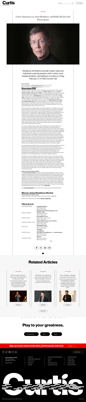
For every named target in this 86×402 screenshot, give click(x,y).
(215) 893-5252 (8, 363)
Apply (55, 334)
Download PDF (29, 88)
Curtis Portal (77, 352)
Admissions (30, 363)
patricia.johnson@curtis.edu (38, 85)
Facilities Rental (71, 361)
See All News (43, 310)
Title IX (49, 361)
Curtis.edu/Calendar (29, 188)
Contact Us (30, 357)
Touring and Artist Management (55, 357)
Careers (49, 359)
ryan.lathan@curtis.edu (36, 86)
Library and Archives (52, 364)
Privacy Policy (71, 359)
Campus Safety (71, 363)
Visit (44, 334)
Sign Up (70, 346)
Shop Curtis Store (72, 364)
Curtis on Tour (31, 361)
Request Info (30, 334)
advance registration (45, 198)
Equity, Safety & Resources (34, 359)
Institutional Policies (72, 357)
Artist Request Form (52, 363)
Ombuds (30, 364)
